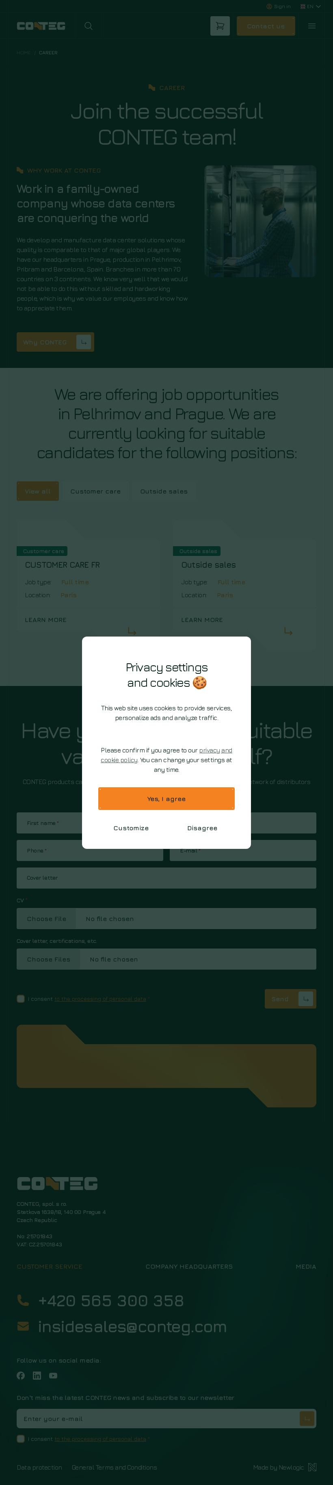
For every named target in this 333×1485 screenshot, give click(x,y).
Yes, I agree (166, 798)
